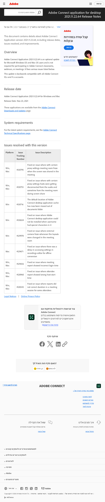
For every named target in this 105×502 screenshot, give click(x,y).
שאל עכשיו (41, 431)
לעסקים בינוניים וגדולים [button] (16, 455)
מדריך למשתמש (88, 403)
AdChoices (10, 497)
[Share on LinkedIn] (58, 346)
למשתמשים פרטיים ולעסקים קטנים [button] (21, 449)
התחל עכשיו (89, 431)
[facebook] (21, 488)
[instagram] (26, 488)
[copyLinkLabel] (65, 346)
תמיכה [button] (9, 467)
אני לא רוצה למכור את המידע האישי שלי (79, 494)
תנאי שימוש (42, 494)
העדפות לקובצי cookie (55, 494)
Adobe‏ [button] (8, 473)
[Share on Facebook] (42, 346)
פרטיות (33, 494)
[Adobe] (13, 3)
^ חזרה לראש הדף (10, 385)
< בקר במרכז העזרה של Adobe (83, 391)
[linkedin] (36, 488)
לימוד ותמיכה (87, 397)
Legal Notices (10, 296)
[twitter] (31, 488)
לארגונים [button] (10, 461)
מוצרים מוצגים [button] (12, 479)
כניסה (98, 4)
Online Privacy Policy (30, 296)
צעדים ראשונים (88, 400)
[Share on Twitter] (50, 346)
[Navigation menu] (4, 3)
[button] (90, 4)
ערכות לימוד (87, 407)
